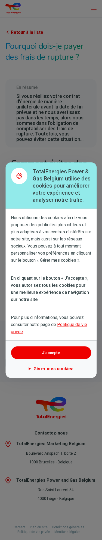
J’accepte (51, 353)
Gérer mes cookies (53, 368)
